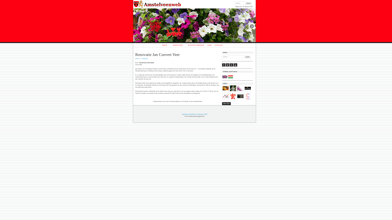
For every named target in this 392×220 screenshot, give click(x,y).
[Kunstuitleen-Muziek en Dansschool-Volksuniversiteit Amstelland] (247, 99)
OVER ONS (218, 45)
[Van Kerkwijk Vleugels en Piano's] (240, 91)
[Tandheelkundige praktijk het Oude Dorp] (240, 99)
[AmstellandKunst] (225, 99)
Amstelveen (200, 114)
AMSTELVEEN (178, 45)
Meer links (226, 103)
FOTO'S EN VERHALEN (196, 45)
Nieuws (137, 58)
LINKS (209, 45)
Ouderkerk (145, 58)
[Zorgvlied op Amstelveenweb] (233, 91)
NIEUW (164, 45)
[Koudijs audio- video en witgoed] (247, 91)
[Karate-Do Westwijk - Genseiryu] (233, 99)
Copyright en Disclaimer (189, 114)
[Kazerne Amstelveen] (225, 91)
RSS (206, 114)
